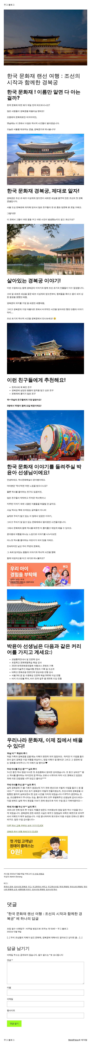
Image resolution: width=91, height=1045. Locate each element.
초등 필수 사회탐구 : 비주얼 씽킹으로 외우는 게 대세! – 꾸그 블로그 (37, 928)
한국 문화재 (64, 887)
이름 (9, 987)
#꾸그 (44, 887)
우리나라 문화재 (76, 887)
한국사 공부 (8, 887)
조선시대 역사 (51, 889)
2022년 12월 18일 (14, 932)
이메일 (10, 999)
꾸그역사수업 (53, 887)
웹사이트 (11, 1010)
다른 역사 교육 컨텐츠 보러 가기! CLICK (25, 825)
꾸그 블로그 (9, 5)
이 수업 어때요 (38, 874)
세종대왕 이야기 (24, 889)
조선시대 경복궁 (20, 887)
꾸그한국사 (36, 887)
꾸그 (30, 887)
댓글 (10, 960)
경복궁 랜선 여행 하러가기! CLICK (22, 831)
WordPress (73, 1040)
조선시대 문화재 (38, 889)
